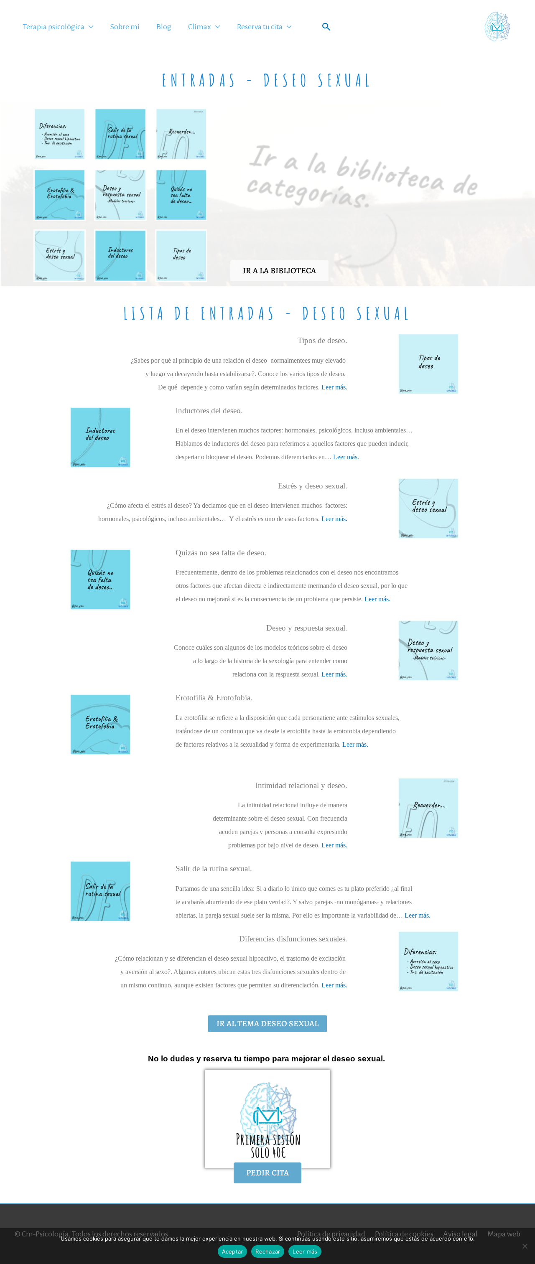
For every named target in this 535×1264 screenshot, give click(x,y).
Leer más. (334, 387)
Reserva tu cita (260, 27)
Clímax (199, 27)
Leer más (305, 1251)
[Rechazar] (524, 1246)
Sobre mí (125, 27)
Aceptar (232, 1251)
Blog (163, 27)
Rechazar (267, 1251)
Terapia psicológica (53, 27)
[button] (326, 26)
